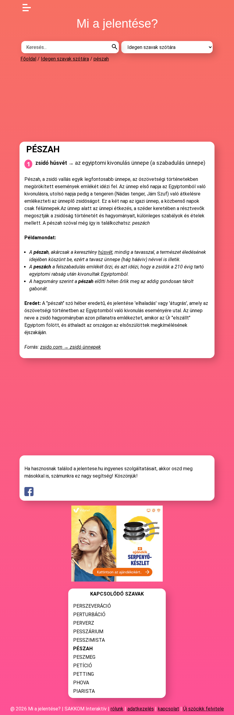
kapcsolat (168, 709)
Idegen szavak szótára (65, 59)
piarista (84, 691)
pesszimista (89, 640)
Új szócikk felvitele (203, 709)
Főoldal (28, 59)
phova (81, 683)
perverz (83, 623)
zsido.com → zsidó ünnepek (70, 347)
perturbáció (89, 614)
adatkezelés (140, 709)
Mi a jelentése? (117, 23)
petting (83, 674)
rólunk (117, 709)
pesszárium (88, 631)
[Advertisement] (117, 102)
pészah (101, 59)
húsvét (105, 252)
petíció (82, 665)
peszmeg (84, 657)
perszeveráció (92, 606)
